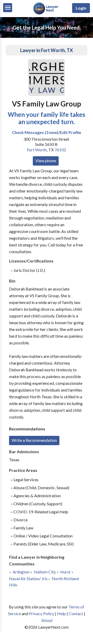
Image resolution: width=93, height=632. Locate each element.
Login (81, 7)
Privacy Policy (41, 613)
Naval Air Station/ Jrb (28, 578)
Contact (76, 613)
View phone (45, 160)
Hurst (65, 571)
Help (61, 613)
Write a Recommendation (34, 440)
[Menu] (7, 7)
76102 (60, 149)
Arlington (21, 571)
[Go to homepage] (46, 13)
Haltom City (45, 571)
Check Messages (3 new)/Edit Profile (46, 132)
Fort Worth (37, 149)
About (47, 620)
